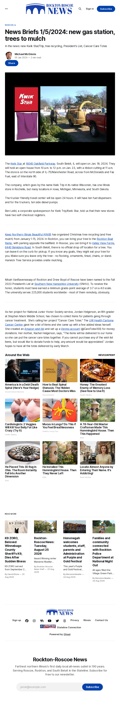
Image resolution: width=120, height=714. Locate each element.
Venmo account (70, 329)
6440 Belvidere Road (18, 247)
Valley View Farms (103, 243)
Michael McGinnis (25, 54)
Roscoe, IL (10, 25)
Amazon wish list (34, 329)
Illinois (87, 620)
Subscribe (106, 8)
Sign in (90, 8)
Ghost (67, 634)
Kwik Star (16, 163)
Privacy (74, 620)
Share (11, 63)
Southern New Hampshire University (56, 284)
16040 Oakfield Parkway (40, 163)
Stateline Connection (69, 627)
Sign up (16, 620)
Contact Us (101, 620)
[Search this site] (80, 8)
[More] (6, 8)
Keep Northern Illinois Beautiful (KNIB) (28, 234)
